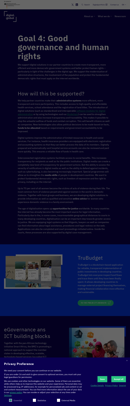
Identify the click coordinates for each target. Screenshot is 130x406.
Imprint (122, 385)
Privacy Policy (111, 385)
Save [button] (102, 379)
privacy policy (16, 392)
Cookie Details (97, 385)
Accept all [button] (118, 379)
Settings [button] (8, 395)
